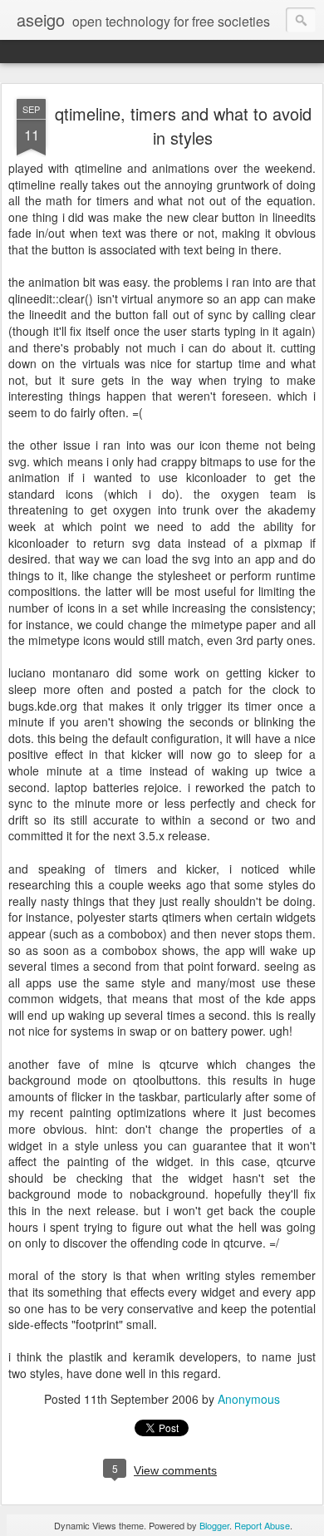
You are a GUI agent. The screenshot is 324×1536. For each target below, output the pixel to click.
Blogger (214, 1525)
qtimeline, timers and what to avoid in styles (183, 125)
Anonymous (249, 1399)
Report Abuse (262, 1525)
